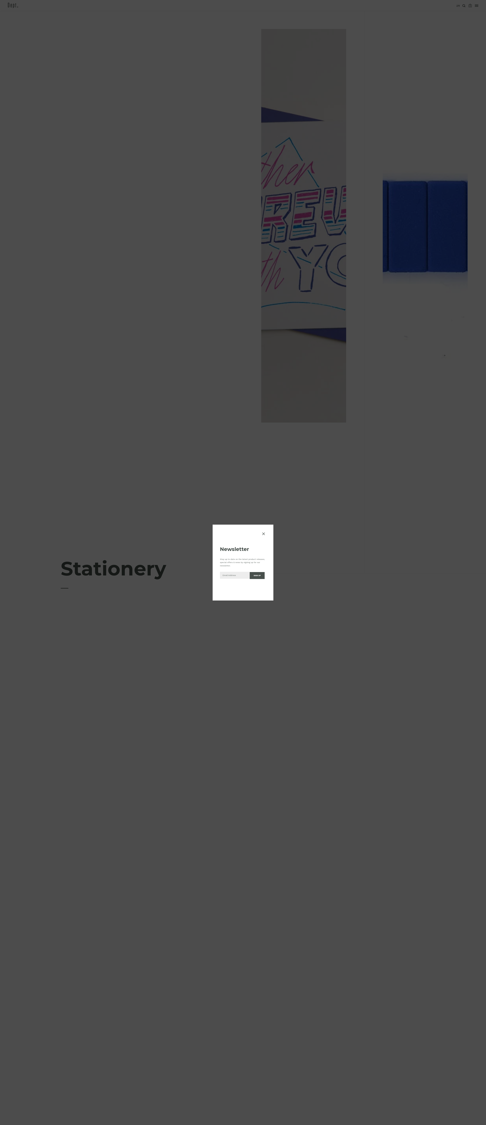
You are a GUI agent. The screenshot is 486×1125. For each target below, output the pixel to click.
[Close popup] (263, 534)
